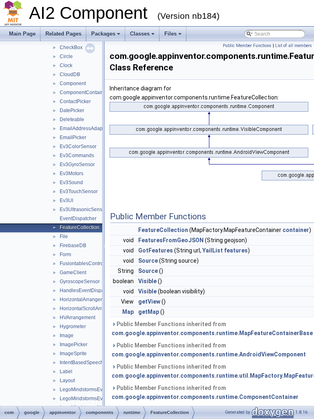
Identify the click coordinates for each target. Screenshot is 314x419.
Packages (103, 34)
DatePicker (72, 110)
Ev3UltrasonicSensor (83, 209)
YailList (212, 250)
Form (65, 254)
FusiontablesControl (82, 263)
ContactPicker (75, 101)
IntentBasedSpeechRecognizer (94, 362)
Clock (66, 65)
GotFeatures (155, 250)
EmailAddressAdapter (84, 128)
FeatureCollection (79, 227)
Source (148, 260)
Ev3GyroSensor (77, 164)
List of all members (293, 45)
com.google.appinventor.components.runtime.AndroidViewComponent (209, 354)
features (236, 250)
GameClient (73, 272)
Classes (140, 34)
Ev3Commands (77, 155)
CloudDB (70, 74)
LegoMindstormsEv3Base (88, 389)
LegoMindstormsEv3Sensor (90, 398)
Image (67, 335)
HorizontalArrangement (86, 299)
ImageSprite (73, 353)
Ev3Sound (71, 182)
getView (149, 301)
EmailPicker (73, 137)
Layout (67, 380)
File (64, 236)
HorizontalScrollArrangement (92, 308)
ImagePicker (73, 344)
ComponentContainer (84, 92)
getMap (148, 312)
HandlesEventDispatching (89, 290)
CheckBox (71, 47)
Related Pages (63, 34)
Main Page (22, 34)
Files (170, 34)
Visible (147, 281)
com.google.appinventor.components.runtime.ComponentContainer (205, 397)
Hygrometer (73, 326)
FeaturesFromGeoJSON (171, 240)
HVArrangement (77, 317)
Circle (66, 56)
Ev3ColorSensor (78, 146)
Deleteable (72, 119)
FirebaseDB (73, 245)
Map (128, 312)
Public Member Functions (247, 45)
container (296, 230)
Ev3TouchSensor (79, 191)
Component (73, 83)
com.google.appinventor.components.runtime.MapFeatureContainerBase (212, 333)
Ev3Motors (71, 173)
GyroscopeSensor (80, 281)
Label (66, 371)
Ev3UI (66, 200)
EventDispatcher (78, 218)
